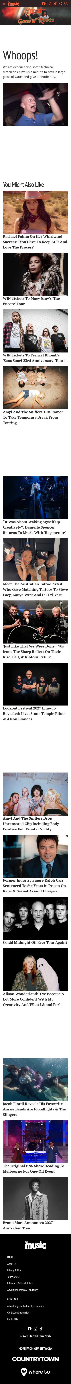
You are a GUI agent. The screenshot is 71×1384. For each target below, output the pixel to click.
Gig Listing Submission (18, 1312)
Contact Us (12, 1319)
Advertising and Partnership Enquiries (25, 1306)
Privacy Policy (14, 1270)
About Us (11, 1263)
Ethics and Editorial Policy (20, 1283)
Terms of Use (13, 1276)
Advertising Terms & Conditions (22, 1289)
